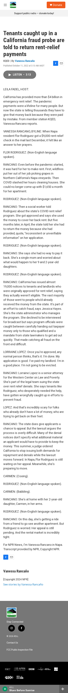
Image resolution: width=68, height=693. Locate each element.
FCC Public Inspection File (20, 650)
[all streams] (63, 689)
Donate (57, 4)
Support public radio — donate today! (34, 13)
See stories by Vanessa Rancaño (23, 584)
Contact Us (12, 643)
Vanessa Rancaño (25, 61)
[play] (5, 689)
